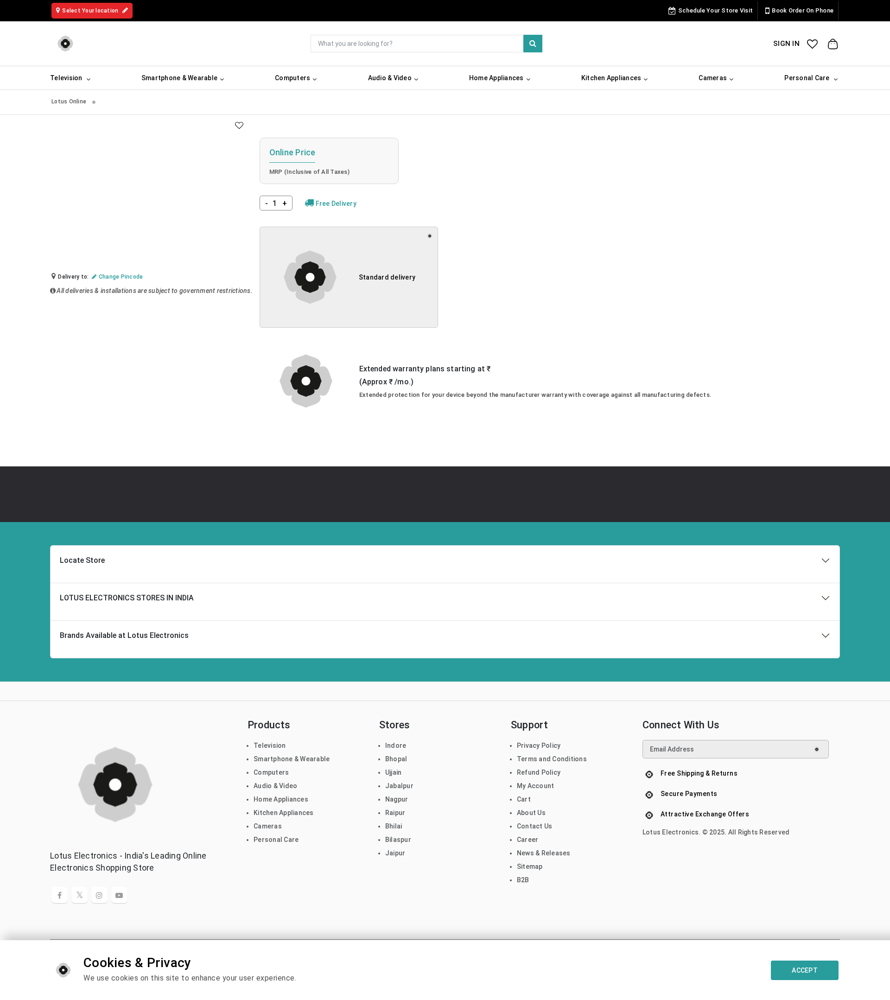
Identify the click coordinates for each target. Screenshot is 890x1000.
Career (528, 839)
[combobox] (426, 43)
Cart (524, 799)
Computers (271, 772)
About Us (531, 812)
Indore (396, 745)
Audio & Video (275, 786)
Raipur (395, 812)
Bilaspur (398, 839)
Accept (805, 970)
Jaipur (395, 853)
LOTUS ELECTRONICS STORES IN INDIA (127, 597)
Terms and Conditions (552, 759)
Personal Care (276, 839)
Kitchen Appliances (284, 812)
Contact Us (535, 826)
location (91, 10)
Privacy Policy (539, 745)
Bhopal (396, 759)
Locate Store (82, 560)
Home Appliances (281, 799)
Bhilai (393, 826)
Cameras (268, 826)
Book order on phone (802, 10)
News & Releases (544, 853)
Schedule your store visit (715, 10)
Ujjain (393, 772)
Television (270, 745)
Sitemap (530, 866)
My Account (535, 786)
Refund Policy (538, 772)
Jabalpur (399, 786)
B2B (523, 880)
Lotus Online (69, 101)
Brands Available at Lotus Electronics (124, 635)
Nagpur (396, 799)
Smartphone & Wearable (292, 759)
